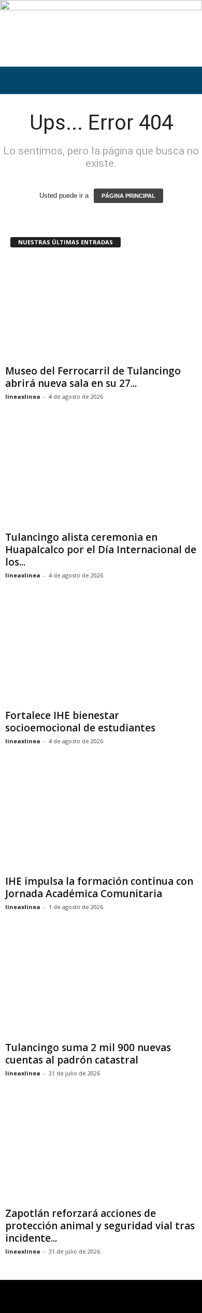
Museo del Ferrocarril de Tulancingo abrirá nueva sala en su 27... (93, 377)
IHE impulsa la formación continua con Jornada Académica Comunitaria (99, 887)
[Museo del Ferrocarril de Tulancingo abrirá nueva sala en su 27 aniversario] (101, 310)
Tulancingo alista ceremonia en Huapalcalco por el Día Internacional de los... (100, 549)
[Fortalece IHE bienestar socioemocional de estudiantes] (101, 654)
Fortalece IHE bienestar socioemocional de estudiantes (80, 721)
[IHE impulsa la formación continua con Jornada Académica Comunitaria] (101, 820)
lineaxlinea (22, 396)
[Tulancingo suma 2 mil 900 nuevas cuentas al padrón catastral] (101, 986)
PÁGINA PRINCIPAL (128, 196)
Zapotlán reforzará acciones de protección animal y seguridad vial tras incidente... (100, 1226)
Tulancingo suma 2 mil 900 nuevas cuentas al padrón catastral (88, 1054)
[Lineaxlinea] (101, 33)
